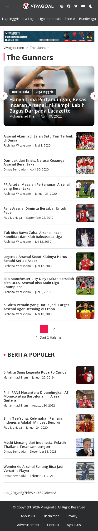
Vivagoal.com (14, 47)
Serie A (69, 18)
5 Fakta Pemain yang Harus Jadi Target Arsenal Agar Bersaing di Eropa (36, 307)
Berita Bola (20, 92)
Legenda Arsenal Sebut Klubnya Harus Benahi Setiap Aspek (35, 258)
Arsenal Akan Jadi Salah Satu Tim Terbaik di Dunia (38, 138)
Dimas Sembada (15, 169)
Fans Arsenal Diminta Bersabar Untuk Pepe (35, 210)
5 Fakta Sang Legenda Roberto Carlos (35, 372)
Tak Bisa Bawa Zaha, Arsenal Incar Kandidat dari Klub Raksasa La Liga (33, 234)
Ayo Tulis (74, 524)
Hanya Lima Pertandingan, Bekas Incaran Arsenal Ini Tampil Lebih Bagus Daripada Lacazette (47, 105)
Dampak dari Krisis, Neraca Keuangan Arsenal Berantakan (35, 162)
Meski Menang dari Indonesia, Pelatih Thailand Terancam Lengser (35, 444)
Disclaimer (51, 516)
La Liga (28, 18)
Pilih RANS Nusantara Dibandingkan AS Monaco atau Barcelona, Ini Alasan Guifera (36, 396)
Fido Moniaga (13, 218)
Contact (53, 524)
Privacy (71, 516)
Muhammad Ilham (23, 116)
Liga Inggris (11, 18)
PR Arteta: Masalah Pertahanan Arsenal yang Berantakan (37, 186)
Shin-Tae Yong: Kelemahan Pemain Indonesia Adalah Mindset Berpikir (33, 420)
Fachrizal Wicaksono (17, 145)
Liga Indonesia (49, 18)
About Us (28, 516)
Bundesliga (87, 18)
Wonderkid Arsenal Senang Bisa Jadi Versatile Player (33, 468)
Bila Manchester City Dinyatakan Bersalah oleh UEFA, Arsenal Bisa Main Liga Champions (39, 282)
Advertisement (28, 524)
